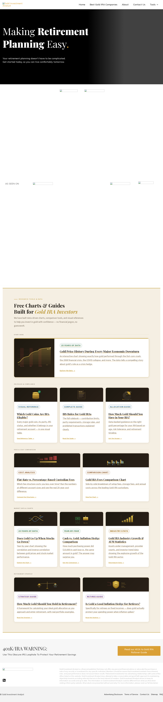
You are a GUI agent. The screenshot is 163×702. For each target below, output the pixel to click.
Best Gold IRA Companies (103, 4)
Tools (152, 4)
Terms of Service (131, 694)
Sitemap (154, 694)
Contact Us (139, 4)
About (125, 4)
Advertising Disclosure (113, 694)
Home (82, 4)
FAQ (161, 694)
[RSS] (4, 680)
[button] (156, 4)
